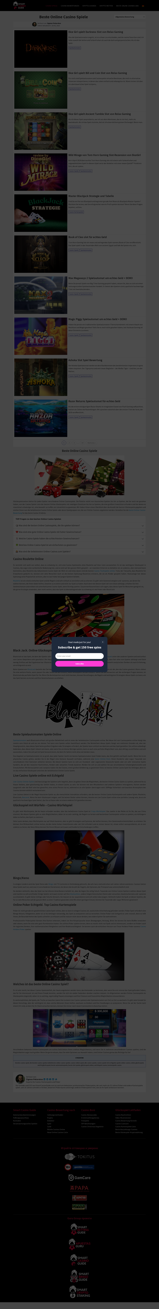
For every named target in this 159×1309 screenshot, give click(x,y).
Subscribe (79, 663)
